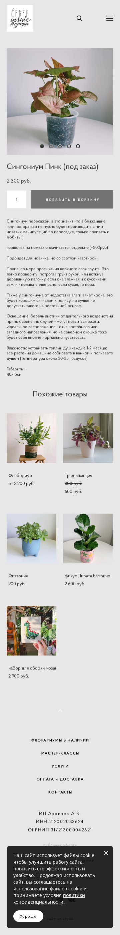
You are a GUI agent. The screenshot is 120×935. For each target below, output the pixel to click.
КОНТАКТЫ (60, 792)
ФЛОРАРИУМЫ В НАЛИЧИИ (60, 740)
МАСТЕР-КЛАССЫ (60, 753)
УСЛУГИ (60, 766)
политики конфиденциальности (49, 898)
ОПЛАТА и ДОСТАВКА (60, 779)
